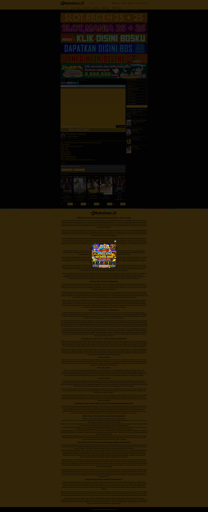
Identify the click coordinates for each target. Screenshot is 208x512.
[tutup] (115, 241)
